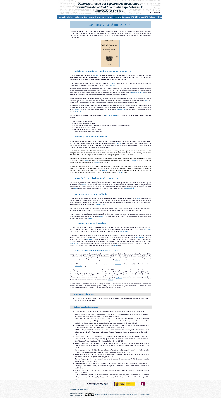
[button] (96, 75)
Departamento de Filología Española (79, 389)
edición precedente (111, 115)
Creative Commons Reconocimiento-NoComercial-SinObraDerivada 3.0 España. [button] (133, 394)
